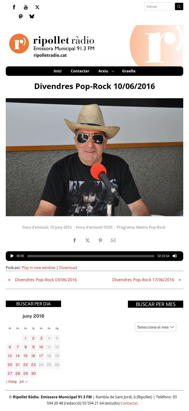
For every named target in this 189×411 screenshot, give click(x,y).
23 (33, 365)
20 (10, 365)
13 (10, 356)
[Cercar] (179, 6)
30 (33, 373)
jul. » (23, 381)
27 (10, 373)
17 (41, 356)
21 (18, 365)
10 (41, 347)
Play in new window (38, 267)
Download (68, 267)
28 (17, 373)
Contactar (80, 71)
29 (25, 373)
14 (18, 356)
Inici (58, 71)
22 (25, 365)
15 (25, 356)
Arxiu (103, 71)
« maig (11, 381)
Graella (129, 71)
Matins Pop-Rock (150, 227)
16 (33, 356)
